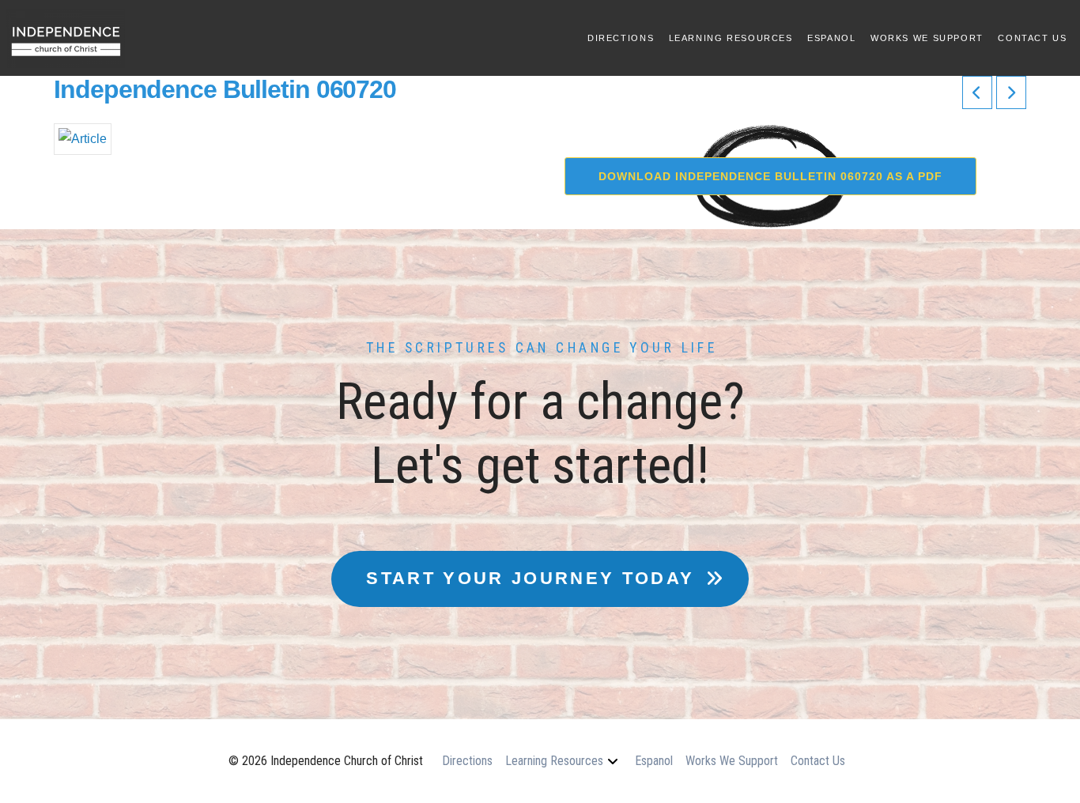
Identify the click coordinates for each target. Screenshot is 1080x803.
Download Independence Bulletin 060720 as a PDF (770, 176)
